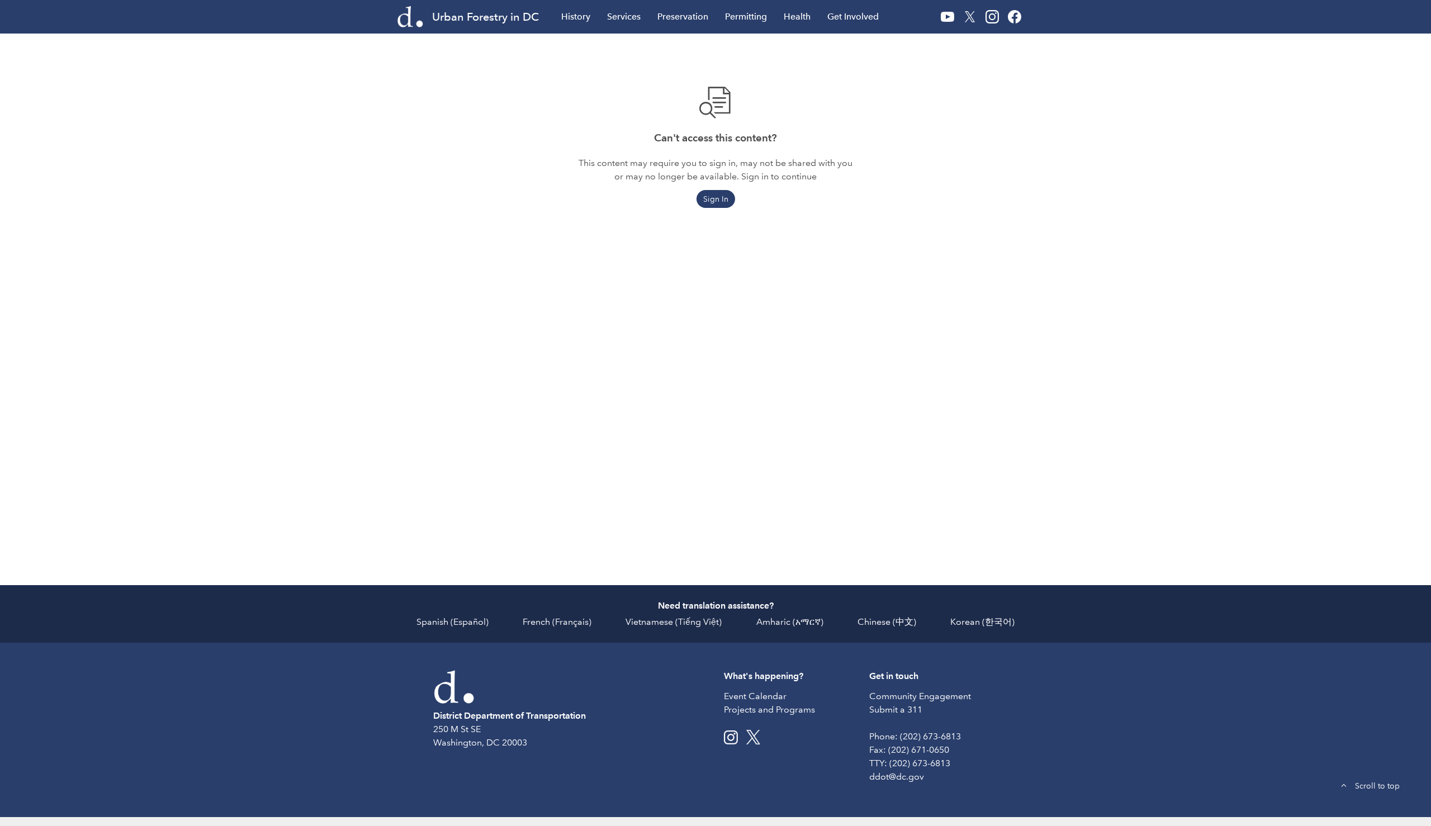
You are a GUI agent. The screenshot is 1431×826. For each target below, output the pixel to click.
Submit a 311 (895, 709)
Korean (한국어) (982, 621)
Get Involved (853, 16)
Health (797, 16)
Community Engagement (920, 696)
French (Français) (557, 621)
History (575, 16)
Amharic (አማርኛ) (789, 621)
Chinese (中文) (886, 621)
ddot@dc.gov (896, 776)
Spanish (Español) (452, 621)
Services (624, 16)
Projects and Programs (769, 709)
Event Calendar (755, 696)
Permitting (746, 16)
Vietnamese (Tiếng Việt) (674, 621)
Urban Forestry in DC (485, 16)
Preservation (682, 16)
